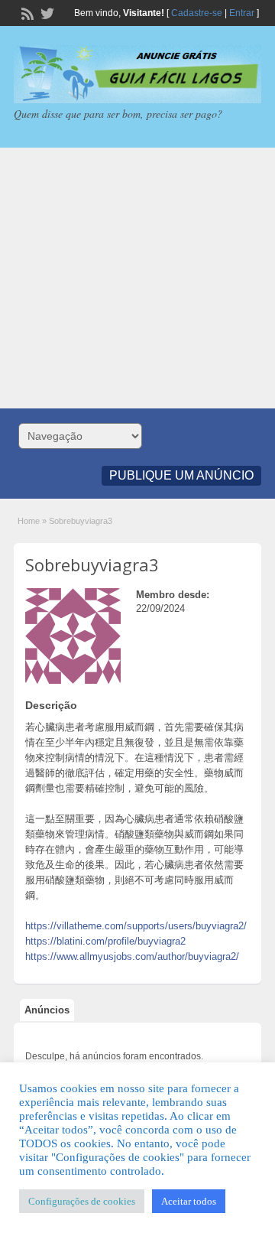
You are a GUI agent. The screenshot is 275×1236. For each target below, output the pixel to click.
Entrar (241, 13)
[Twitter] (46, 12)
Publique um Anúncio (181, 475)
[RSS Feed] (26, 12)
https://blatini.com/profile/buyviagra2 (105, 941)
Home (29, 520)
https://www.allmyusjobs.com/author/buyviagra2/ (132, 956)
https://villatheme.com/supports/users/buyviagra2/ (136, 926)
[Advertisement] (137, 278)
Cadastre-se (196, 13)
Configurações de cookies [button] (81, 1201)
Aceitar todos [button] (188, 1201)
